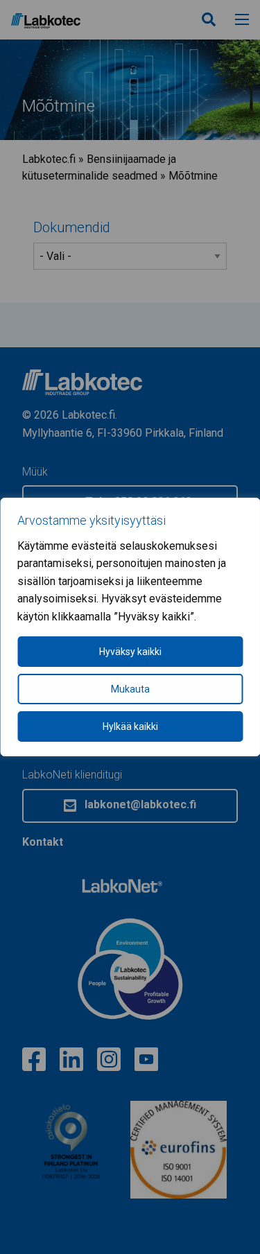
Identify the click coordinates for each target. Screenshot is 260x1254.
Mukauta (130, 689)
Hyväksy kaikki (130, 651)
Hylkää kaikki (130, 726)
